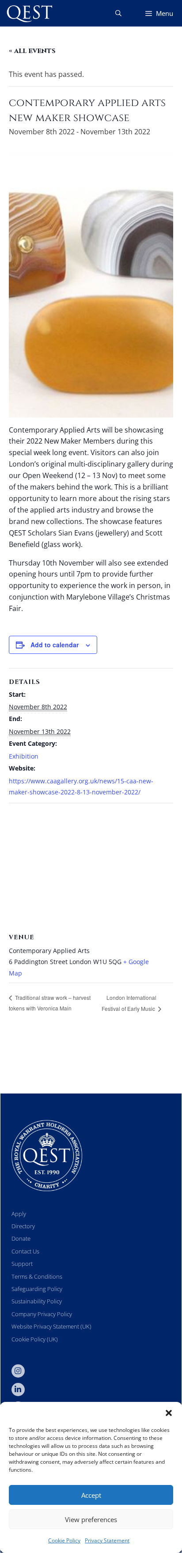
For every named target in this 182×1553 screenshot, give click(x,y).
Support (22, 1264)
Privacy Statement (107, 1540)
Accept (91, 1495)
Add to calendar (54, 644)
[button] (168, 1413)
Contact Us (25, 1251)
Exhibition (23, 756)
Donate (20, 1238)
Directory (23, 1226)
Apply (18, 1214)
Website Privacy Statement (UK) (51, 1326)
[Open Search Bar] (118, 13)
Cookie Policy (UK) (34, 1339)
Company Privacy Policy (41, 1314)
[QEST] (28, 13)
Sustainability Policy (36, 1301)
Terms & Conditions (36, 1276)
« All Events (32, 51)
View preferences (91, 1519)
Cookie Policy (64, 1540)
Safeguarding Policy (36, 1289)
